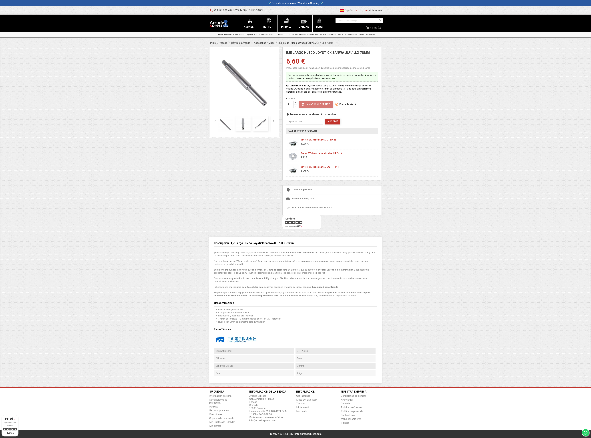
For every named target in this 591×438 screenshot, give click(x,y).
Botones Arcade (267, 35)
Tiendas (300, 403)
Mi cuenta (301, 411)
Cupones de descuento (221, 418)
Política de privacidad (352, 411)
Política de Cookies (351, 407)
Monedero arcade (306, 35)
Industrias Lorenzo (335, 35)
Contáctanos (303, 395)
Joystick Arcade (252, 35)
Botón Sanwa (239, 35)
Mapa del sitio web (306, 399)
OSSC (288, 35)
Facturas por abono (219, 410)
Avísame (332, 121)
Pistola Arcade (351, 35)
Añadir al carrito (315, 104)
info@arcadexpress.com (308, 433)
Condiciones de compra (353, 395)
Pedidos (213, 406)
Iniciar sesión (303, 407)
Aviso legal (347, 399)
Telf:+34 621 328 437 (281, 433)
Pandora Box (320, 35)
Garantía (345, 403)
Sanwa (361, 35)
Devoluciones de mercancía (218, 401)
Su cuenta (216, 391)
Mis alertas (215, 425)
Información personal (220, 395)
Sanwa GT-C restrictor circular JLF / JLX (321, 153)
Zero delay (370, 35)
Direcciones (215, 414)
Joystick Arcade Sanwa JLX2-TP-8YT (320, 167)
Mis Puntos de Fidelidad (222, 422)
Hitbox (295, 35)
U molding (280, 35)
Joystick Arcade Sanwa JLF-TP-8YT (319, 140)
